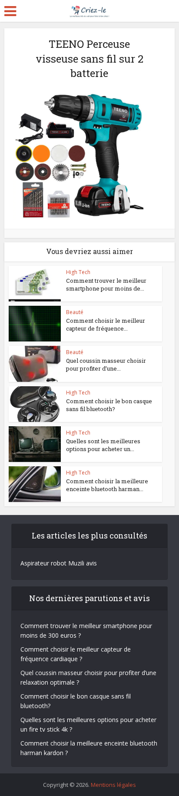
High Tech (78, 272)
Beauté (74, 312)
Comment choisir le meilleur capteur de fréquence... (105, 324)
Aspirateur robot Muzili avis (58, 563)
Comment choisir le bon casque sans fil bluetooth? (109, 405)
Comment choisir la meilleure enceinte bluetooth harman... (107, 485)
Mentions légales (113, 785)
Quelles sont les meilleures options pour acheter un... (103, 445)
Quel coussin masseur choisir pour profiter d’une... (106, 364)
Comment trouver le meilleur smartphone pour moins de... (106, 284)
